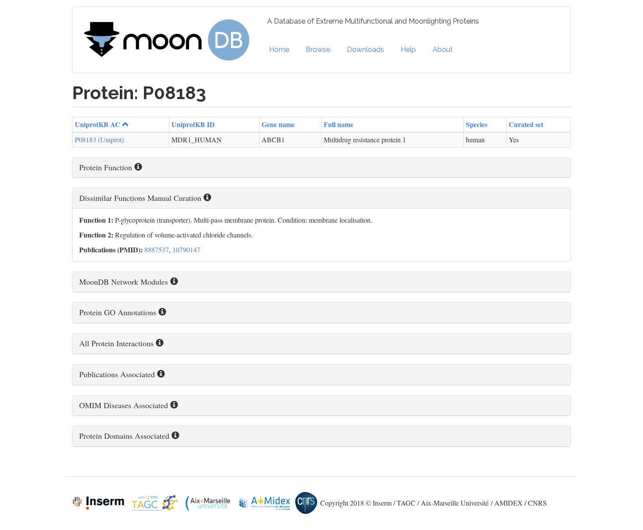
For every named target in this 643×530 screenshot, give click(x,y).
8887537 (156, 249)
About (443, 49)
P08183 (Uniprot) (99, 139)
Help (408, 49)
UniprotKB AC (97, 124)
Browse (318, 49)
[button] (321, 168)
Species (476, 124)
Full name (338, 124)
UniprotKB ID (193, 124)
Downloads (365, 49)
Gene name (278, 124)
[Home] (170, 40)
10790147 (186, 249)
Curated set (526, 124)
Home (279, 49)
